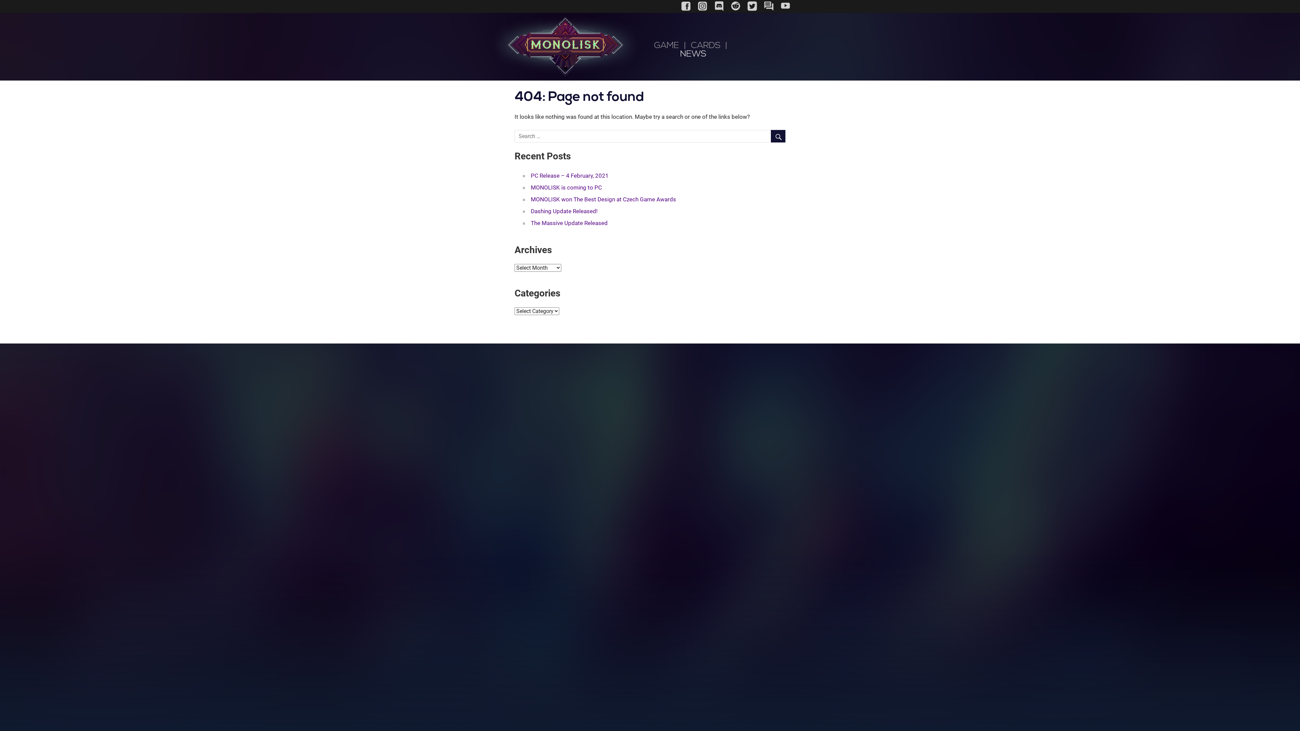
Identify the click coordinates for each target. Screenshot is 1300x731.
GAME (666, 45)
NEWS (693, 54)
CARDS (705, 45)
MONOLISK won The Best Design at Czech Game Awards (603, 199)
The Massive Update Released (569, 223)
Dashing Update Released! (564, 211)
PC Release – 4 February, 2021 (570, 175)
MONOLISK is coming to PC (566, 187)
